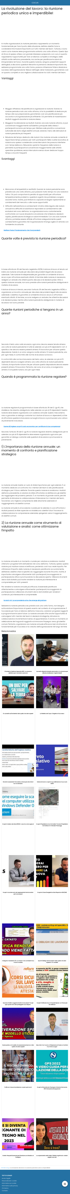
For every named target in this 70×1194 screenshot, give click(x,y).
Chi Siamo (5, 1188)
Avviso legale (6, 1178)
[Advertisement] (35, 29)
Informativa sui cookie (9, 1183)
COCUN (35, 2)
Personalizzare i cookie (9, 1181)
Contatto (5, 1191)
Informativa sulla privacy (10, 1186)
